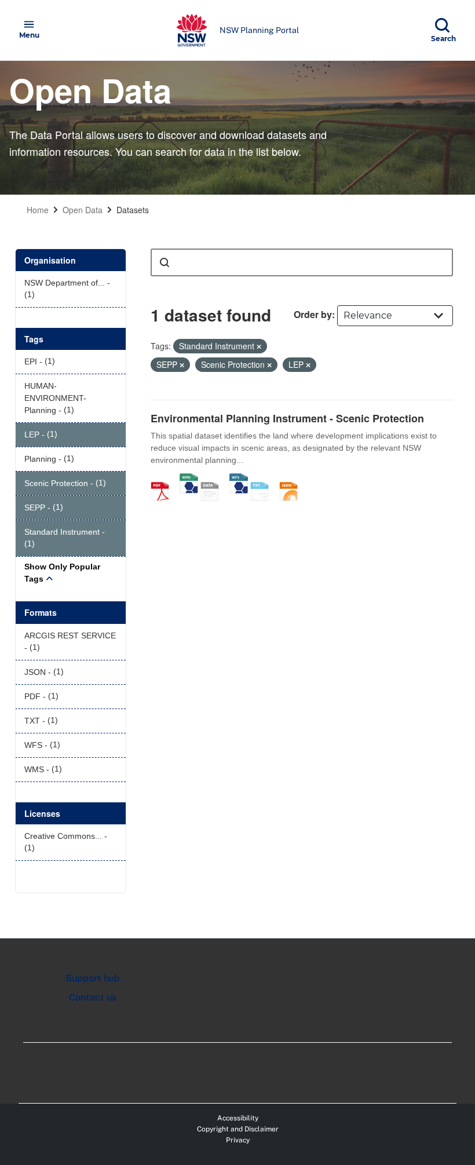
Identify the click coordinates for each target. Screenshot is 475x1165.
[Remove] (259, 346)
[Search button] (164, 262)
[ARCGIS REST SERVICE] (213, 479)
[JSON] (292, 479)
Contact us (92, 997)
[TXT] (263, 479)
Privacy (238, 1140)
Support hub (92, 978)
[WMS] (189, 479)
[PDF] (164, 479)
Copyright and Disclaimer (238, 1129)
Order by (313, 314)
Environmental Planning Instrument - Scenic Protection (287, 418)
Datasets (132, 210)
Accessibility (237, 1118)
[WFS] (238, 479)
